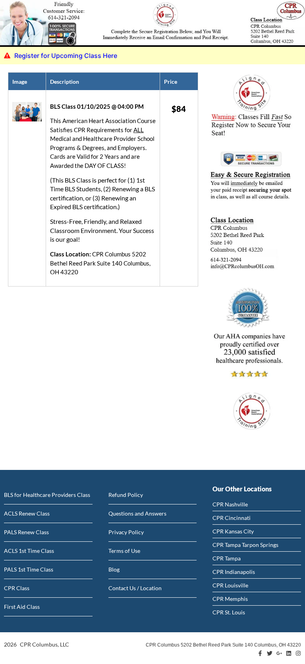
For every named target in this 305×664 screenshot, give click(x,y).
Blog (114, 569)
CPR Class (16, 588)
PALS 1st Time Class (28, 569)
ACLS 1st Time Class (29, 550)
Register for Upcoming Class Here (65, 56)
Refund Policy (125, 494)
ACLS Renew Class (27, 513)
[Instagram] (298, 653)
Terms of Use (124, 550)
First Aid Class (22, 606)
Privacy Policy (126, 532)
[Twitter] (269, 653)
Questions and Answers (137, 513)
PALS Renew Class (26, 532)
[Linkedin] (288, 653)
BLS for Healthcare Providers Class (47, 494)
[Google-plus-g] (279, 653)
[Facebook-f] (260, 653)
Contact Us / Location (135, 588)
